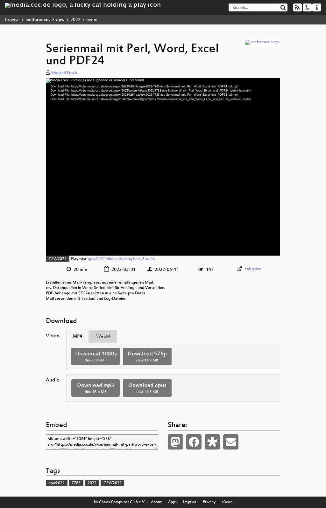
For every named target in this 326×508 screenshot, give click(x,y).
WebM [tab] (103, 336)
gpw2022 (56, 483)
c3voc (227, 502)
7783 (76, 483)
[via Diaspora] (212, 442)
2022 (75, 20)
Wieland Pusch (64, 73)
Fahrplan (253, 269)
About (156, 502)
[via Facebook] (194, 442)
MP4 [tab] (77, 336)
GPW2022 (57, 259)
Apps (172, 502)
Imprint (189, 502)
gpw (60, 20)
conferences (37, 20)
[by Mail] (230, 442)
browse (12, 20)
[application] (163, 167)
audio (150, 259)
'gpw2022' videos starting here (114, 259)
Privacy (209, 502)
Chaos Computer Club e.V (122, 502)
